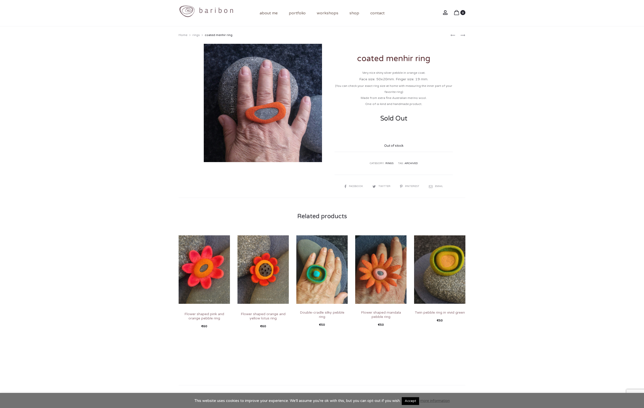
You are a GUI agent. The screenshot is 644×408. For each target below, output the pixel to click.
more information (435, 400)
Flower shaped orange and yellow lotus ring (263, 316)
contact (377, 13)
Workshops (327, 13)
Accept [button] (410, 401)
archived (411, 163)
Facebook (356, 186)
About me (269, 13)
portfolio (297, 13)
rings (196, 35)
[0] (456, 12)
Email (439, 186)
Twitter (384, 186)
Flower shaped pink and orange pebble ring (204, 316)
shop (354, 13)
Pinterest (412, 186)
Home (183, 35)
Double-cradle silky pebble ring (322, 314)
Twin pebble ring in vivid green (440, 312)
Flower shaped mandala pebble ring (381, 314)
